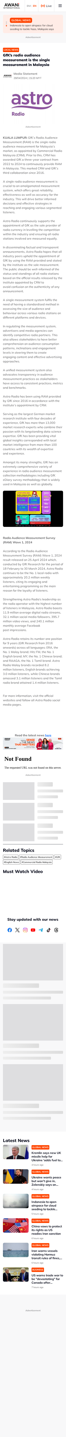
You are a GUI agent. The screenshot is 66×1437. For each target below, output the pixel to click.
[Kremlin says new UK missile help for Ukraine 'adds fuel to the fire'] (16, 1152)
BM (29, 5)
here (48, 735)
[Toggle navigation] (60, 6)
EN (34, 5)
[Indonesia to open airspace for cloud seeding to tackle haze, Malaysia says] (16, 1201)
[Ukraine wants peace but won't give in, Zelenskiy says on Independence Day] (16, 1176)
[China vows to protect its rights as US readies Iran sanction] (16, 1225)
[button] (6, 22)
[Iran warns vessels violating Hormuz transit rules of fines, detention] (16, 1250)
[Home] (11, 6)
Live (49, 6)
